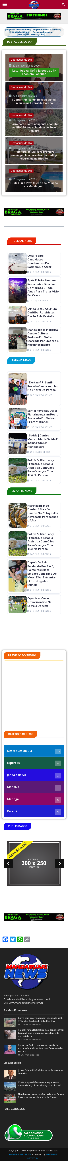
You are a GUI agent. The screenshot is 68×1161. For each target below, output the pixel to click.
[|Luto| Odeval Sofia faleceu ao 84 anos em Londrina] (34, 67)
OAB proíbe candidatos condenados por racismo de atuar (39, 261)
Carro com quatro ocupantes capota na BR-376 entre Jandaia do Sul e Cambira (41, 1019)
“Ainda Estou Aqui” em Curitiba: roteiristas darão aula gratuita (42, 312)
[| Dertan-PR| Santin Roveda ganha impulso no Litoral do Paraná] (34, 95)
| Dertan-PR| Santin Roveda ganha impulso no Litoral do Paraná (42, 386)
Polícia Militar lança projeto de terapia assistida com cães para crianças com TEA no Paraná (40, 467)
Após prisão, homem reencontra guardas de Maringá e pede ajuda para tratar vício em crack (43, 287)
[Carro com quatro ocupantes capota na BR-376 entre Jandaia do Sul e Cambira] (34, 122)
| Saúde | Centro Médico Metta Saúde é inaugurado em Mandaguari (42, 441)
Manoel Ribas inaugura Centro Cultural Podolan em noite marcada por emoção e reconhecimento (43, 337)
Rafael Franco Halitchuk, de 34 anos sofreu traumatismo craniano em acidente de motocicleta (40, 1033)
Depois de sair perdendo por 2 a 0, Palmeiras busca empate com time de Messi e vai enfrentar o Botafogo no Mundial (42, 573)
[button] (8, 863)
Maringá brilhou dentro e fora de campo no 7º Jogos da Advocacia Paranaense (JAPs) (42, 513)
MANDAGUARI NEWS (20, 1154)
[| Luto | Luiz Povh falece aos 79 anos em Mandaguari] (34, 178)
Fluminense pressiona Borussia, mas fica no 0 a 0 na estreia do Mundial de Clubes (41, 1096)
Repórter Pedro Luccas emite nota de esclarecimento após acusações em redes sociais (40, 1048)
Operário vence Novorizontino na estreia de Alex (39, 602)
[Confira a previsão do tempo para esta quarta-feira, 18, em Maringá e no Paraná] (10, 1086)
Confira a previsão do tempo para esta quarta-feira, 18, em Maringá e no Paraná (39, 1084)
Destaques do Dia (21, 59)
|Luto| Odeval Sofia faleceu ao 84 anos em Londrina (40, 1072)
